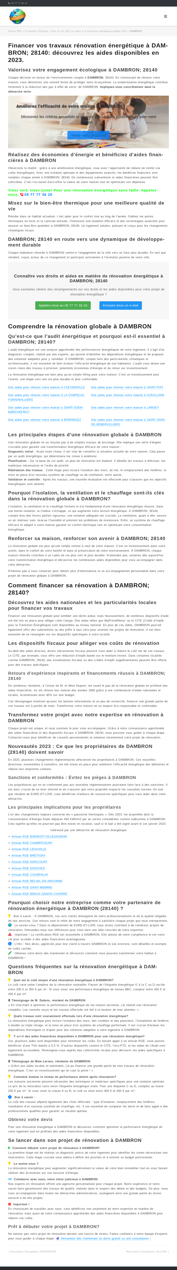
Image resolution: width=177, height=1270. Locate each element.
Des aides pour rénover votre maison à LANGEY (125, 407)
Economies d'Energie (36, 31)
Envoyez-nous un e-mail (120, 305)
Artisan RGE (15, 31)
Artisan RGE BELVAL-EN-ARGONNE (37, 881)
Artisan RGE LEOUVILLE (29, 849)
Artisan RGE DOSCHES (28, 868)
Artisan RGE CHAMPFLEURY (32, 843)
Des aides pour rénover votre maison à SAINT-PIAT (127, 387)
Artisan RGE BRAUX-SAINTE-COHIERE (39, 894)
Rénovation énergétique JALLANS (146, 1251)
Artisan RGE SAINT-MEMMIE (32, 887)
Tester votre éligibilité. (88, 135)
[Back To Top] (168, 1262)
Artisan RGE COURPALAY (30, 874)
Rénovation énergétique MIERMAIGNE (33, 1251)
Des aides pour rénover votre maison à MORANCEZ (44, 419)
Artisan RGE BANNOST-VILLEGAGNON (39, 836)
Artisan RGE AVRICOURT (30, 862)
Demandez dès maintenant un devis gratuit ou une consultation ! (105, 1238)
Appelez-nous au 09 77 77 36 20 (63, 305)
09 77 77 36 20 (38, 194)
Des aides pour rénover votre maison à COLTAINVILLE (46, 387)
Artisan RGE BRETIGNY (28, 855)
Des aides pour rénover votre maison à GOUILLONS (127, 395)
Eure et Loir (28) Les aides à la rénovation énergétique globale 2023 (88, 31)
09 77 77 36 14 (19, 3)
